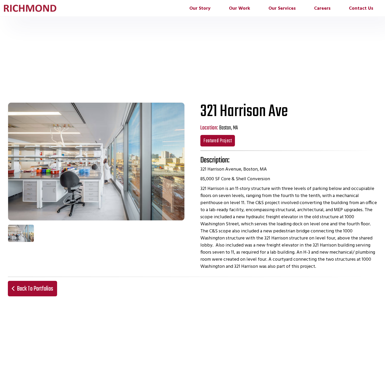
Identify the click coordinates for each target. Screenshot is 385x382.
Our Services (282, 8)
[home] (30, 8)
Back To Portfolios (32, 289)
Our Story (200, 8)
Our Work (239, 8)
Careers (322, 8)
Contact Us (361, 8)
